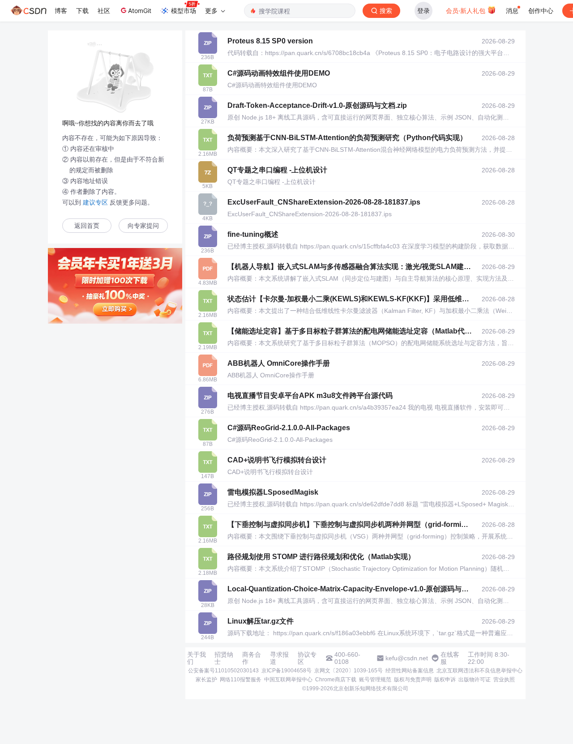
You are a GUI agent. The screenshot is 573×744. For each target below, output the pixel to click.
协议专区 (307, 658)
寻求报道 (279, 658)
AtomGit (139, 10)
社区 (104, 10)
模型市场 (183, 10)
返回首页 (86, 225)
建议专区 (95, 202)
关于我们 (196, 658)
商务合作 (251, 658)
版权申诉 (445, 679)
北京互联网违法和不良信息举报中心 (479, 670)
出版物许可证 (474, 679)
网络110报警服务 (240, 679)
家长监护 (206, 679)
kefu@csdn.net (406, 658)
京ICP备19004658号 (286, 670)
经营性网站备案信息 (409, 670)
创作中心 (540, 10)
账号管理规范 (375, 679)
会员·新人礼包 (466, 10)
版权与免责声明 (413, 679)
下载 (82, 10)
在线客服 (449, 658)
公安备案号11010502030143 (223, 670)
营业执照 (504, 679)
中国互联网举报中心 (288, 679)
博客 (61, 10)
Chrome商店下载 (335, 679)
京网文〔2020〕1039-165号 (348, 670)
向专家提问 (143, 225)
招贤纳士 (223, 658)
